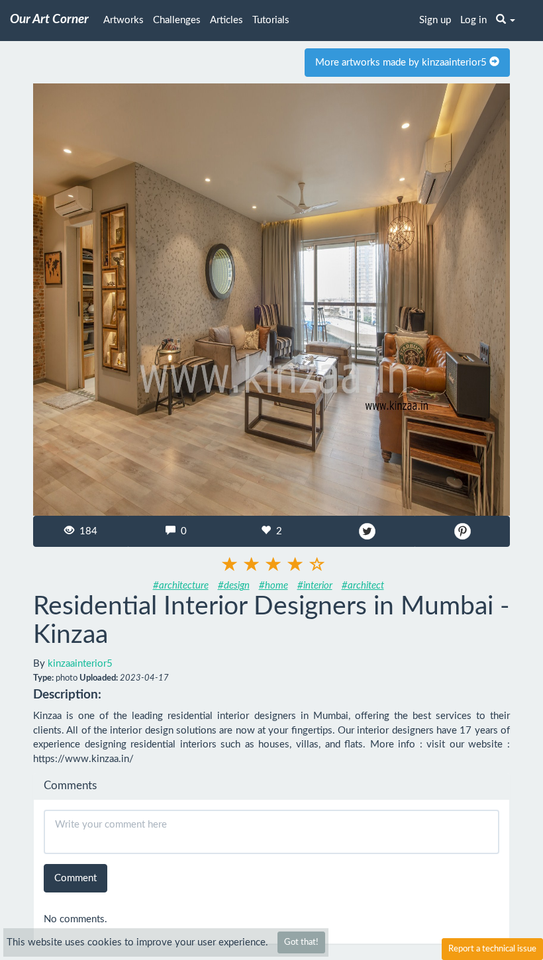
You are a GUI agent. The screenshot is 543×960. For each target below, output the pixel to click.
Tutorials (270, 20)
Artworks (123, 20)
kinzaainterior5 (80, 664)
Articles (226, 20)
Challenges (177, 20)
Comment (75, 878)
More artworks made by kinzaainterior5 (402, 63)
